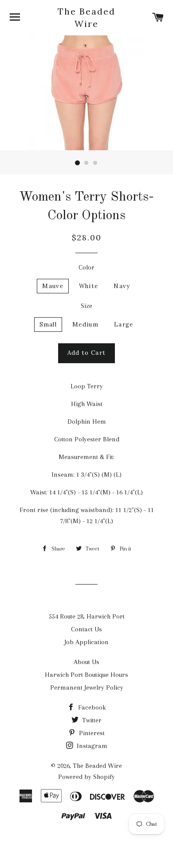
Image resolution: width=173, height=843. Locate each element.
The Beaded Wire (86, 17)
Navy (122, 286)
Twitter (91, 720)
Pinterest (91, 733)
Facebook (91, 707)
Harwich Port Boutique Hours (86, 675)
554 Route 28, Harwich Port (87, 616)
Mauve (52, 286)
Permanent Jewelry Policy (86, 687)
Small (48, 324)
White (88, 286)
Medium (85, 324)
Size (86, 306)
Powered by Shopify (86, 777)
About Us (86, 662)
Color (86, 267)
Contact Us (86, 629)
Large (124, 324)
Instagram (91, 746)
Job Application (86, 642)
